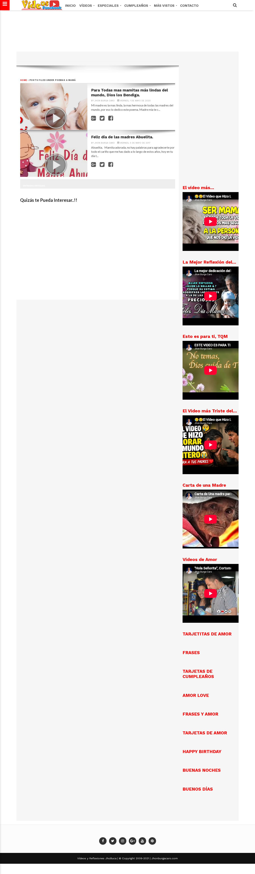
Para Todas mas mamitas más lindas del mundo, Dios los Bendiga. (129, 92)
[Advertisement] (127, 37)
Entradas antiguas (34, 185)
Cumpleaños (136, 5)
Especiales (109, 5)
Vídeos (86, 5)
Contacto (189, 5)
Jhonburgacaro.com (164, 858)
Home (23, 80)
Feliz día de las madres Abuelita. (122, 137)
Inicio (70, 5)
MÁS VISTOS (164, 5)
